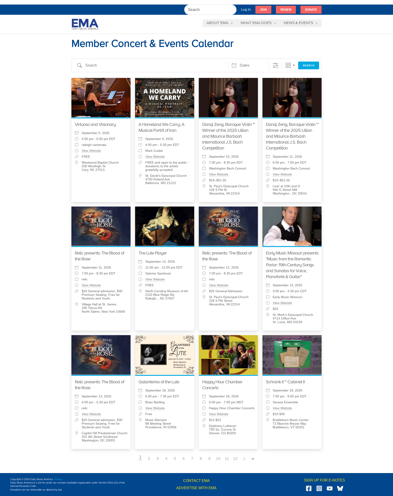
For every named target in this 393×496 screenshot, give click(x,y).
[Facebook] (309, 488)
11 (227, 458)
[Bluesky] (340, 488)
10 (218, 458)
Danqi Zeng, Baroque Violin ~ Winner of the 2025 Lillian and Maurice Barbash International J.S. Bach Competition (228, 136)
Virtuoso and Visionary (95, 124)
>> (252, 459)
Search (309, 65)
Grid (288, 65)
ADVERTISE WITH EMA (196, 488)
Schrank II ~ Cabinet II (285, 382)
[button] (263, 10)
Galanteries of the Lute (159, 382)
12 (235, 458)
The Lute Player (153, 253)
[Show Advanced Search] (275, 65)
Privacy (58, 479)
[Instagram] (319, 488)
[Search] (233, 10)
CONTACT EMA (196, 481)
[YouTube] (330, 488)
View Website (91, 150)
